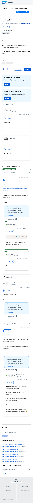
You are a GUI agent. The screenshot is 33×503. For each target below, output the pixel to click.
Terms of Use (25, 486)
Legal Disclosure (25, 490)
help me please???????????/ (9, 459)
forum (7, 63)
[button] (3, 26)
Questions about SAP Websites (9, 6)
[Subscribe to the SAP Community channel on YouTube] (17, 481)
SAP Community (5, 33)
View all (4, 473)
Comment (27, 69)
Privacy (8, 486)
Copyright (8, 490)
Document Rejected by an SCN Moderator (13, 444)
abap (4, 63)
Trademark (8, 495)
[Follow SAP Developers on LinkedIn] (20, 481)
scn (11, 63)
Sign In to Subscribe (22, 11)
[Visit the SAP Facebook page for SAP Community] (12, 481)
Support (25, 495)
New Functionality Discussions (10, 454)
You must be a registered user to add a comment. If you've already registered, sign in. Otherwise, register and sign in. (16, 209)
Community (11, 2)
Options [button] (30, 12)
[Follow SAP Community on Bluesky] (15, 481)
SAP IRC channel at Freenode (10, 449)
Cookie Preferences (8, 499)
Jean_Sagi (9, 19)
